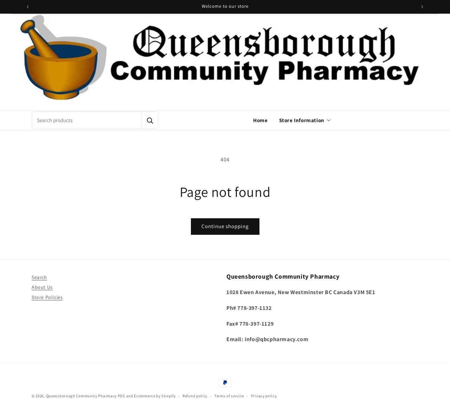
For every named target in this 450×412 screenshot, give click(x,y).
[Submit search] (149, 120)
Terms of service (229, 395)
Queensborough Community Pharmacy (81, 395)
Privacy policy (264, 395)
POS (121, 395)
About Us (42, 287)
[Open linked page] (225, 62)
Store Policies (47, 297)
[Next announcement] (422, 6)
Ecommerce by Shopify (154, 395)
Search (39, 277)
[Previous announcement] (28, 6)
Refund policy (194, 395)
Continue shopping (225, 226)
